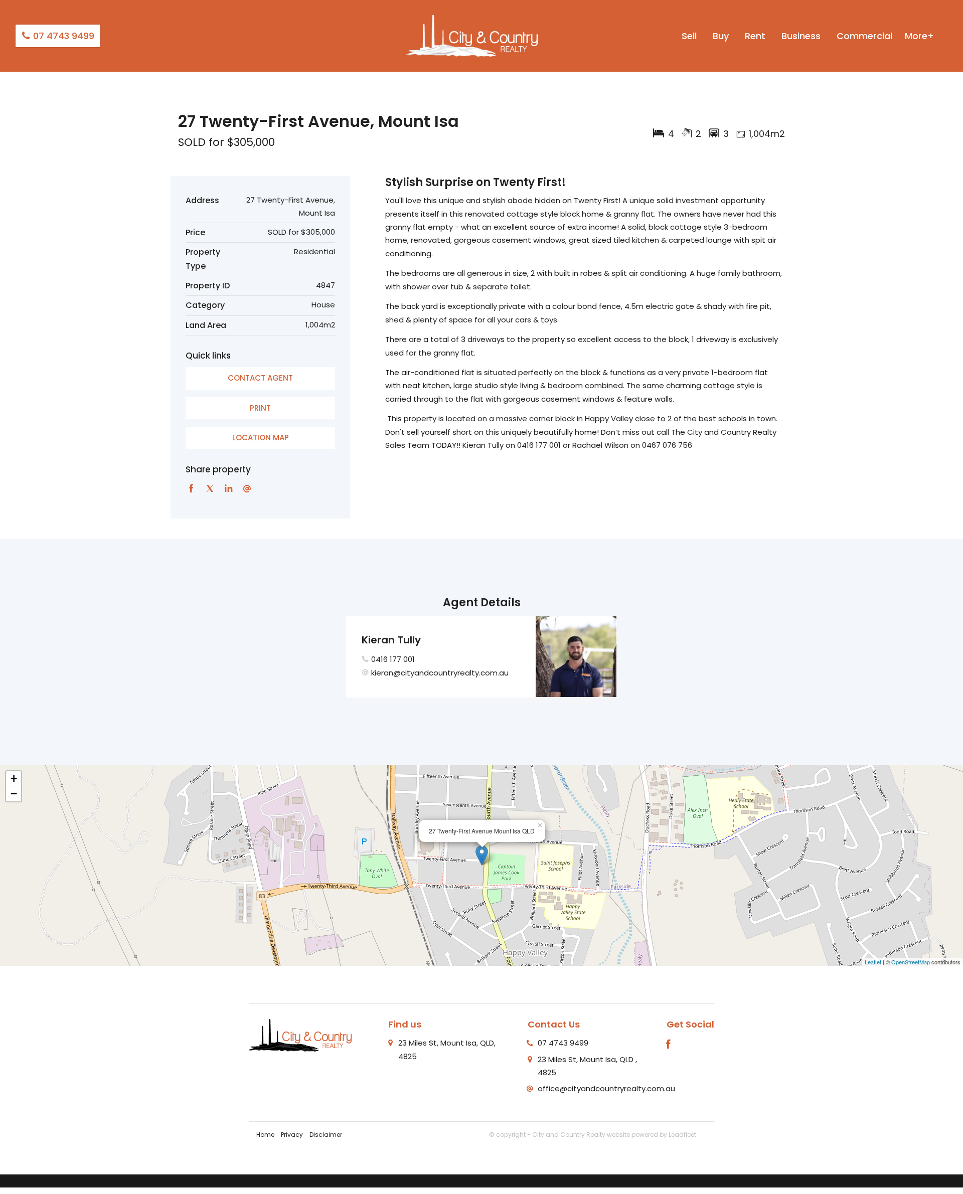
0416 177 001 (393, 659)
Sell (689, 36)
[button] (260, 408)
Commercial (864, 36)
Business (801, 36)
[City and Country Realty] (472, 35)
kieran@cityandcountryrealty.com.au (440, 672)
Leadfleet (682, 1134)
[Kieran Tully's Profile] (576, 656)
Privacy (292, 1134)
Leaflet (873, 962)
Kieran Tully (391, 640)
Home (265, 1134)
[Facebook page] (668, 1045)
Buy (721, 36)
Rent (755, 36)
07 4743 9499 (62, 36)
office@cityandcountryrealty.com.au (606, 1088)
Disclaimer (325, 1134)
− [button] (14, 793)
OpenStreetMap (910, 962)
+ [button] (14, 778)
